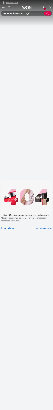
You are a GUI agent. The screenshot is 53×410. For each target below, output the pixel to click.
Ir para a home (8, 228)
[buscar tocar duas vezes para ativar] (47, 13)
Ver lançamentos (44, 228)
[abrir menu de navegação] (3, 7)
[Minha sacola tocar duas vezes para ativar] (49, 7)
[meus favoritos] (9, 7)
